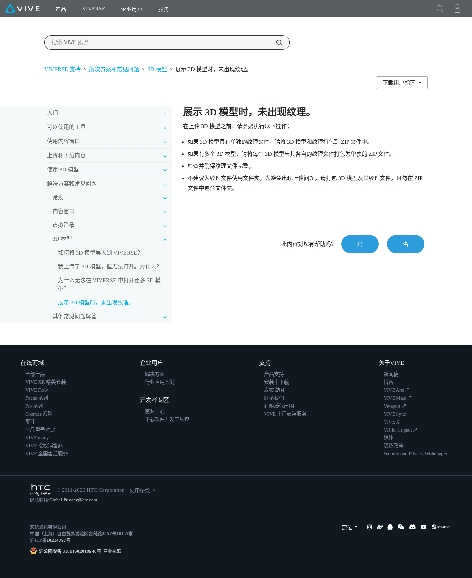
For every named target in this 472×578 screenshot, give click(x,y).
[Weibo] (380, 527)
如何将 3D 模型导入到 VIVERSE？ (100, 253)
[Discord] (412, 527)
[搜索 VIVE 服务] (275, 42)
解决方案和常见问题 (114, 69)
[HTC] (41, 490)
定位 (347, 527)
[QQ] (390, 527)
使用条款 (140, 490)
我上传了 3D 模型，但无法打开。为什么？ (110, 266)
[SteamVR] (441, 526)
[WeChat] (401, 527)
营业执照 (111, 551)
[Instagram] (369, 527)
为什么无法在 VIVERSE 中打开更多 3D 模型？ (109, 284)
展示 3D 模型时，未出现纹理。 (96, 302)
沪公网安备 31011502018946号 (70, 551)
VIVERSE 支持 (62, 69)
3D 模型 (157, 69)
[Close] (440, 8)
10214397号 (58, 540)
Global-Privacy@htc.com (73, 499)
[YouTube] (423, 527)
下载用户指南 (400, 83)
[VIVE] (22, 8)
